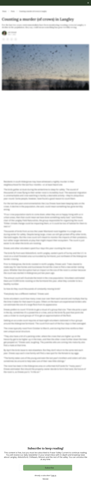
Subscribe (49, 468)
